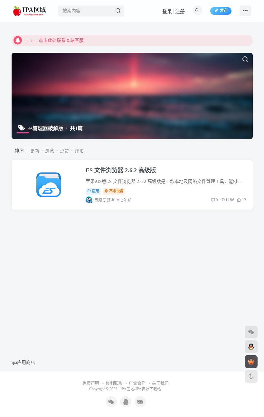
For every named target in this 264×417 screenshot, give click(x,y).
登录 (167, 11)
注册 (180, 11)
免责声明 (90, 383)
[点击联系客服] (251, 332)
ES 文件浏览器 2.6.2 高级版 (121, 170)
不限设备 (116, 191)
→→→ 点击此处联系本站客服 (54, 40)
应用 (95, 191)
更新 (34, 150)
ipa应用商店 (23, 362)
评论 (79, 150)
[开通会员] (251, 361)
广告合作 (137, 383)
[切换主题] (251, 376)
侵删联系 (114, 383)
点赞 (64, 150)
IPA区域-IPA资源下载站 (140, 389)
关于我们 (160, 383)
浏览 (49, 150)
